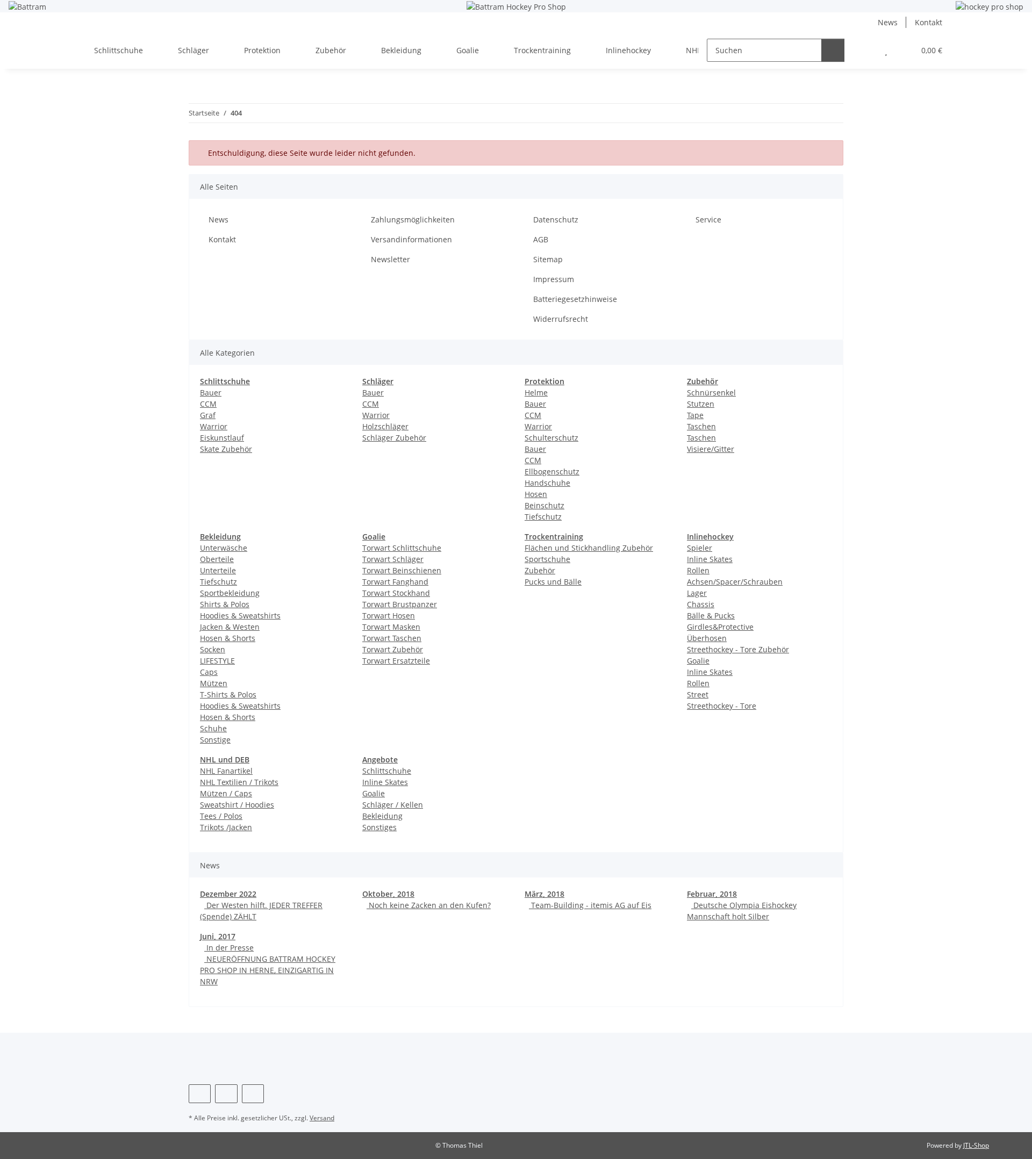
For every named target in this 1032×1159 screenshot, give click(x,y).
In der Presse (229, 947)
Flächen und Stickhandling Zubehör (589, 548)
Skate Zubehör (226, 449)
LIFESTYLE (217, 661)
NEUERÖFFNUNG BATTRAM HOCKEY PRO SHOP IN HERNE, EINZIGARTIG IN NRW (267, 970)
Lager (697, 593)
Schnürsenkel (711, 392)
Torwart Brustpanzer (399, 604)
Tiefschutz (543, 517)
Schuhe (213, 728)
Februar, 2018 (712, 894)
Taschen (701, 426)
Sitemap (548, 259)
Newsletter (390, 259)
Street (697, 694)
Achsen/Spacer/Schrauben (735, 582)
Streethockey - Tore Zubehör (738, 649)
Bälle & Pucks (711, 615)
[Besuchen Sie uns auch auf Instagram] (226, 1093)
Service (708, 219)
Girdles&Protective (720, 627)
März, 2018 (544, 894)
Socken (212, 649)
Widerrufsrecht (560, 319)
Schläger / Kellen (392, 805)
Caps (209, 672)
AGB (540, 239)
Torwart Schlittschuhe (401, 548)
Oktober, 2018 (388, 894)
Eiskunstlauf (222, 438)
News (888, 22)
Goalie (698, 661)
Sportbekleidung (230, 593)
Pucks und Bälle (553, 582)
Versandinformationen (411, 239)
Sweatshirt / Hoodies (237, 805)
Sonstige (215, 740)
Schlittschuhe (386, 771)
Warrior (213, 426)
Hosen (536, 494)
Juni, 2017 (217, 936)
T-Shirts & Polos (228, 694)
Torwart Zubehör (392, 649)
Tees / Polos (221, 816)
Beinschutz (544, 505)
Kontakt (928, 22)
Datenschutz (555, 219)
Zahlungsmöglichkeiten (413, 219)
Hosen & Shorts (227, 638)
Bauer (210, 392)
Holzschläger (385, 426)
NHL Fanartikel (226, 771)
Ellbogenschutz (552, 471)
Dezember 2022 (228, 894)
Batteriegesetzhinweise (575, 299)
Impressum (553, 279)
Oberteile (217, 559)
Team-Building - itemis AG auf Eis (590, 905)
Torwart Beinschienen (401, 570)
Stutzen (700, 404)
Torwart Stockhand (396, 593)
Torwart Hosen (388, 615)
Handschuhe (547, 483)
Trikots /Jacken (226, 827)
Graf (208, 415)
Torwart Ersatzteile (396, 661)
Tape (695, 415)
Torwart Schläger (393, 559)
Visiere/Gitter (710, 449)
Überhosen (707, 638)
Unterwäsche (223, 548)
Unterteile (218, 570)
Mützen (213, 683)
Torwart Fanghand (395, 582)
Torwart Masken (391, 627)
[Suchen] (832, 50)
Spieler (699, 548)
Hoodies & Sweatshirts (240, 615)
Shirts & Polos (224, 604)
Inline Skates (710, 559)
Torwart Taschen (391, 638)
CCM (208, 404)
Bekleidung (382, 816)
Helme (536, 392)
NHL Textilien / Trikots (239, 782)
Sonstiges (379, 827)
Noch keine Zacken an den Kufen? (429, 905)
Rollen (698, 570)
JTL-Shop (976, 1145)
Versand (322, 1117)
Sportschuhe (547, 559)
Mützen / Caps (226, 793)
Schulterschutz (551, 438)
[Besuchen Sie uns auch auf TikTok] (253, 1093)
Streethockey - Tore (721, 706)
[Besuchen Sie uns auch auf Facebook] (200, 1093)
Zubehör (540, 570)
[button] (864, 50)
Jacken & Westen (230, 627)
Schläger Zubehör (394, 438)
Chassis (700, 604)
